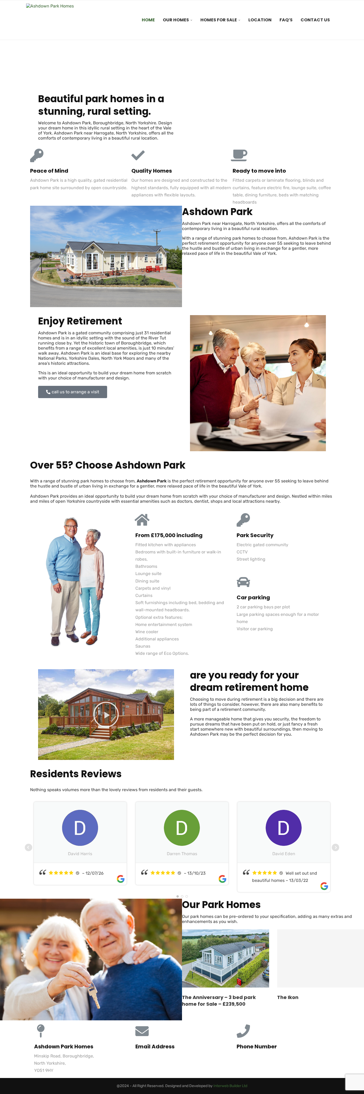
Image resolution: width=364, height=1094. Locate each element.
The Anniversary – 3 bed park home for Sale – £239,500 (219, 1000)
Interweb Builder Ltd (230, 1086)
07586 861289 (251, 1056)
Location (260, 20)
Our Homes (176, 20)
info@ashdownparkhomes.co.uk (167, 1056)
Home (148, 20)
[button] (106, 714)
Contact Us (315, 20)
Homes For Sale (218, 20)
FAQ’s (286, 20)
